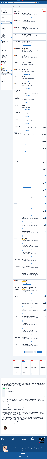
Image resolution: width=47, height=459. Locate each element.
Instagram (32, 438)
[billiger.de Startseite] (4, 2)
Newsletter (32, 440)
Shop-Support (23, 440)
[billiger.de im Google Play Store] (42, 440)
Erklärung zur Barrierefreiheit (32, 456)
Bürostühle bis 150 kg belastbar (3, 10)
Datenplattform (3, 440)
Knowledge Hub (23, 444)
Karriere (13, 439)
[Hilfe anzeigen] (6, 70)
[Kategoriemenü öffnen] (1, 2)
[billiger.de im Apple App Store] (42, 439)
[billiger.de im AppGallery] (42, 442)
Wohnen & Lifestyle (6, 4)
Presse (13, 440)
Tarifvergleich (25, 0)
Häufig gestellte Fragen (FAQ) (5, 444)
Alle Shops (2, 439)
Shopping (18, 0)
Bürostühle (20, 4)
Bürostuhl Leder (3, 11)
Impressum (22, 456)
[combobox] (22, 2)
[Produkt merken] (44, 13)
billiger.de (2, 4)
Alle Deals (2, 438)
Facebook (32, 439)
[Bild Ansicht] (45, 9)
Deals (22, 0)
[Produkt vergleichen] (45, 13)
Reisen (29, 0)
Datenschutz (12, 456)
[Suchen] (36, 2)
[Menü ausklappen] (9, 4)
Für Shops (22, 438)
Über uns (13, 438)
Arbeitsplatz (11, 4)
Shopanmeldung (23, 439)
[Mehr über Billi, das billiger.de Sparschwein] (5, 449)
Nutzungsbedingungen (26, 456)
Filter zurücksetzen (3, 47)
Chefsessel (19, 11)
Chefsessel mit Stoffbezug (3, 12)
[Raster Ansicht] (43, 9)
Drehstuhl (15, 11)
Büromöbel (16, 4)
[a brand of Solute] (44, 0)
